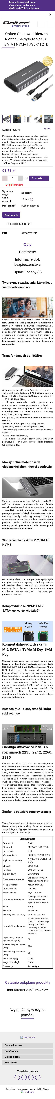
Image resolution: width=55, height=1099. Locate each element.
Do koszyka (37, 178)
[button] (27, 1045)
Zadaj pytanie (11, 215)
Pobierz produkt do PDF (19, 223)
